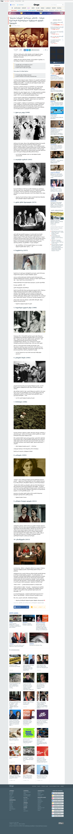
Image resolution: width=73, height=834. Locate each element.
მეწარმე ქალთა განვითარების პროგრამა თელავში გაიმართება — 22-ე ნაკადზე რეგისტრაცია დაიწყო (57, 171)
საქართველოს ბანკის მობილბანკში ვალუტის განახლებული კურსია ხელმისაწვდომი (29, 718)
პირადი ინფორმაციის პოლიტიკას (41, 825)
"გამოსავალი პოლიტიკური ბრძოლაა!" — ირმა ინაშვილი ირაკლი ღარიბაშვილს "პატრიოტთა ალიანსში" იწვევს (57, 242)
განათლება (11, 802)
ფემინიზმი (20, 602)
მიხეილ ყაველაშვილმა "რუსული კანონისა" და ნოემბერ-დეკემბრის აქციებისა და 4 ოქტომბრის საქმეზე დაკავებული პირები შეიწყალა (42, 699)
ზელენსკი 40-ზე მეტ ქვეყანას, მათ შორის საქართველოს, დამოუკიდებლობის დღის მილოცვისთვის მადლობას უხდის (42, 736)
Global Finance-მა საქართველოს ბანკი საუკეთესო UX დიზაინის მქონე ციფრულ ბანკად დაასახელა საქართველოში (42, 754)
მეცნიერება (25, 801)
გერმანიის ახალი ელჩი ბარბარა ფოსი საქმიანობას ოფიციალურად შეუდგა (19, 640)
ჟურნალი (24, 8)
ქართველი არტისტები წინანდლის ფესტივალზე (29, 620)
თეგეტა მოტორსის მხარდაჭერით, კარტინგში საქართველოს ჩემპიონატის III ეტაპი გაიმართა (16, 621)
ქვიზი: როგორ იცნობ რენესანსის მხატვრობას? (15, 736)
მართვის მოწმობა (18, 1)
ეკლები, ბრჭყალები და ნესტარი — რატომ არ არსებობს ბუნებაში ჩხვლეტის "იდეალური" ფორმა (57, 99)
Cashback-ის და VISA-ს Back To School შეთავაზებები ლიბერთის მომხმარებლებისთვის (29, 736)
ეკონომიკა (57, 10)
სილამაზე (39, 798)
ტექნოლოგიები (26, 798)
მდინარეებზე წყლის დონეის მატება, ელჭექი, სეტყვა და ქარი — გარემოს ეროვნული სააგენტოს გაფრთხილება (57, 233)
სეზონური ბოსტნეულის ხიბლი (15, 754)
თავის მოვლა (40, 795)
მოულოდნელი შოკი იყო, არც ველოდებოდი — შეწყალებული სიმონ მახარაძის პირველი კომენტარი (42, 681)
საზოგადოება (51, 10)
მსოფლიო (11, 794)
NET (28, 8)
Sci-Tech (25, 797)
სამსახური (39, 806)
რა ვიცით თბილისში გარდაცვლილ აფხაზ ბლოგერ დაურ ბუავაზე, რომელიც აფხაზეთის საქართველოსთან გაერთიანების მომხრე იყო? (29, 681)
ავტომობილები (40, 801)
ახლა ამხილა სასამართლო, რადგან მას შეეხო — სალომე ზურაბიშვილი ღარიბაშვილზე (57, 185)
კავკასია (10, 795)
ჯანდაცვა (10, 803)
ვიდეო (33, 8)
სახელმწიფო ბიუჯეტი (27, 794)
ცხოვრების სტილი (42, 797)
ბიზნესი (24, 793)
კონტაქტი (62, 786)
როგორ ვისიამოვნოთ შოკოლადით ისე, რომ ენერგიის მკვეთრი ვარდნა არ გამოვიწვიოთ (57, 73)
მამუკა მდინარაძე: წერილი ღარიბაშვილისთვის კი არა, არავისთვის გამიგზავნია (42, 773)
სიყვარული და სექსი (41, 807)
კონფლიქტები (11, 797)
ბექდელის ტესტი (41, 602)
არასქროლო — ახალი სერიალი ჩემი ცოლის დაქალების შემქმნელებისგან (57, 157)
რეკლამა (59, 8)
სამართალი (11, 807)
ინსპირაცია (39, 808)
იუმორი (39, 805)
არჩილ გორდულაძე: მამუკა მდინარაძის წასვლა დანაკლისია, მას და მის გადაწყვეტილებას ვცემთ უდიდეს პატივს (29, 662)
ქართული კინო (28, 602)
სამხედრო (11, 798)
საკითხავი (48, 8)
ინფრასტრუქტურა (12, 808)
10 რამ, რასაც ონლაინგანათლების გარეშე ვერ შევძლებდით (57, 113)
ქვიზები (42, 8)
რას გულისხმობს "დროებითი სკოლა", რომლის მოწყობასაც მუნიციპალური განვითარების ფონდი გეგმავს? (57, 143)
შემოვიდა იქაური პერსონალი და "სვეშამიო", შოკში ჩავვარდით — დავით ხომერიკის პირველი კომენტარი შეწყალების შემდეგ (15, 699)
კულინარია (39, 802)
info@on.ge (15, 823)
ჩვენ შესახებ (34, 786)
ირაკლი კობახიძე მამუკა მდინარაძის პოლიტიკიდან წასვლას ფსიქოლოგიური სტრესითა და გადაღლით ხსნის (15, 718)
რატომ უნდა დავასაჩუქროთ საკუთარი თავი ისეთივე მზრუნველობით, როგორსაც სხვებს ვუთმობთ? (42, 718)
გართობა (39, 803)
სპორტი (25, 807)
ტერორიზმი (11, 793)
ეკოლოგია (11, 801)
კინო (24, 602)
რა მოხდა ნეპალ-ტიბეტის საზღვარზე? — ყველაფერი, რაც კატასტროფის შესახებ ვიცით (29, 754)
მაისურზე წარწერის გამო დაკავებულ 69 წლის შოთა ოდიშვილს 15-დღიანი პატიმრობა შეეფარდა (57, 237)
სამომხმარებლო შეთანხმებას (29, 825)
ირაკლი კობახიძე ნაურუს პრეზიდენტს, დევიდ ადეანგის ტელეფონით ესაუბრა (15, 773)
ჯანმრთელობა (41, 790)
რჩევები (39, 810)
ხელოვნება (25, 804)
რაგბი (24, 809)
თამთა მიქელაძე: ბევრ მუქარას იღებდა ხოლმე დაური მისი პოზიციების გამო (42, 662)
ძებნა (23, 1)
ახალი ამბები (7, 1)
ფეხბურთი (25, 808)
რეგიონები (11, 806)
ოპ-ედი (37, 8)
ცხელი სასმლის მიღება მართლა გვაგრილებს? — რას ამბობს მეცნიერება (29, 773)
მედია (10, 810)
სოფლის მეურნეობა (26, 795)
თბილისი (10, 805)
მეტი (60, 10)
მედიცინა (39, 793)
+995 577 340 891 (21, 823)
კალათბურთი (25, 810)
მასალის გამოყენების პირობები (54, 786)
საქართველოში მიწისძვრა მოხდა (39, 639)
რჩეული (54, 8)
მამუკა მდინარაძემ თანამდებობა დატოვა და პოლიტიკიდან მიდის (57, 86)
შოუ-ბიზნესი (25, 805)
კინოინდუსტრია (34, 602)
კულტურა (25, 802)
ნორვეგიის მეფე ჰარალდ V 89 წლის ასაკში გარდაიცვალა (29, 699)
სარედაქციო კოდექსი (44, 786)
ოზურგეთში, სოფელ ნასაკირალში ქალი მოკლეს (15, 662)
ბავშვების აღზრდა (41, 794)
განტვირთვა (12, 1)
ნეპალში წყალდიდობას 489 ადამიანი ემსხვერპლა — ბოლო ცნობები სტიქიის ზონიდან (15, 681)
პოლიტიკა (46, 10)
